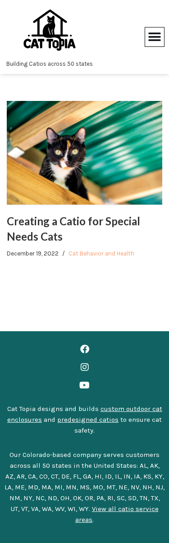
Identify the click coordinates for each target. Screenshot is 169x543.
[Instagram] (85, 367)
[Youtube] (85, 385)
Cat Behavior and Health (101, 253)
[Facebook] (85, 349)
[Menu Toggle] (154, 37)
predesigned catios (88, 419)
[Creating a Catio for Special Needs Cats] (84, 153)
